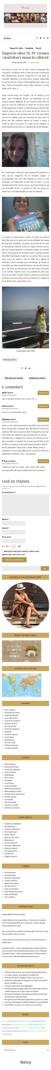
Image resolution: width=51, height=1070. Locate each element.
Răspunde (43, 393)
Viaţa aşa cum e (9, 359)
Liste (18, 1024)
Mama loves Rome (12, 883)
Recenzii (32, 1031)
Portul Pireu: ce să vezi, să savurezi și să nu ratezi (23, 1005)
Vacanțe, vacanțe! (11, 748)
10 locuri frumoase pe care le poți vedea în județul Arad (25, 972)
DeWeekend (9, 775)
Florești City (29, 1021)
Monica (5, 406)
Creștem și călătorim (12, 824)
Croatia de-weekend (12, 721)
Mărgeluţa (6, 419)
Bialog (25, 1062)
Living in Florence (11, 881)
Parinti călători (10, 843)
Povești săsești (10, 797)
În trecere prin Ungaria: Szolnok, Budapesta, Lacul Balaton (26, 1002)
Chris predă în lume (12, 767)
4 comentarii (33, 62)
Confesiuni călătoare (12, 770)
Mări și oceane (24, 1028)
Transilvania (7, 1034)
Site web (6, 537)
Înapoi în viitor (16, 48)
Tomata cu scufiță (11, 805)
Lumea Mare (9, 737)
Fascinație (8, 780)
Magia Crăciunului (14, 1021)
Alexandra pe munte (12, 713)
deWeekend (41, 1031)
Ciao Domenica (10, 875)
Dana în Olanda (10, 772)
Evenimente (14, 1028)
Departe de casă (11, 723)
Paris (32, 1028)
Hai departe (9, 826)
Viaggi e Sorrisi (10, 856)
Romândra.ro (9, 740)
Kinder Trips (9, 835)
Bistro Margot (10, 764)
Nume (6, 519)
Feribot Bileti (7, 920)
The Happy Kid (10, 851)
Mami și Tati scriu (11, 837)
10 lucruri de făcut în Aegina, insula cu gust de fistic (24, 978)
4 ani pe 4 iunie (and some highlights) (19, 986)
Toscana (10, 1031)
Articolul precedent (14, 378)
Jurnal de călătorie (11, 829)
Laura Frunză (9, 783)
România (29, 48)
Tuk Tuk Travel (10, 743)
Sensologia (9, 799)
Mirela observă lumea (13, 789)
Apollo (4, 393)
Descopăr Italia (10, 726)
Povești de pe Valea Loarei (15, 794)
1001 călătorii (10, 710)
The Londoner (10, 897)
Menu (8, 38)
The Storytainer (10, 802)
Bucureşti (5, 1021)
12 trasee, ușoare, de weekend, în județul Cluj (22, 975)
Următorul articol (37, 378)
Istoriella (8, 732)
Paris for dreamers (12, 889)
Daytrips (13, 1024)
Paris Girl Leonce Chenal (13, 892)
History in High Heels (12, 878)
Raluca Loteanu (10, 848)
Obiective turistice (20, 1031)
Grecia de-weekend (12, 729)
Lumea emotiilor (11, 786)
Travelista (8, 854)
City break (24, 1024)
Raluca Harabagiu (11, 894)
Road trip (5, 1028)
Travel (38, 48)
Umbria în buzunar (11, 745)
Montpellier (37, 1028)
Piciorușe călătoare (12, 846)
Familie (23, 1021)
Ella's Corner (9, 778)
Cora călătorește (11, 718)
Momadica (9, 840)
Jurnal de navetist (11, 734)
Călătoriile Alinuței (11, 715)
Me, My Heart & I (11, 886)
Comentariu (9, 492)
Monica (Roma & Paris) (13, 791)
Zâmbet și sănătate (12, 808)
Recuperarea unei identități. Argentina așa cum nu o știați (26, 999)
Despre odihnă (19, 914)
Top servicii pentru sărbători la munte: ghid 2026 (20, 931)
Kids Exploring (10, 832)
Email (6, 528)
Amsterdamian (10, 872)
